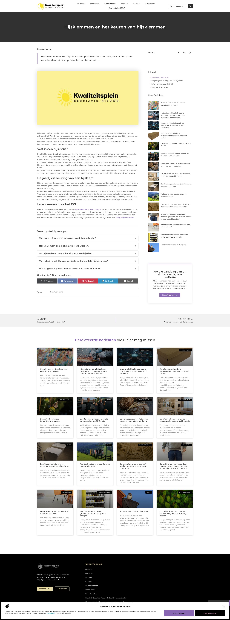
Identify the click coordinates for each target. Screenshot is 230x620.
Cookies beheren (210, 613)
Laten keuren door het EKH (162, 84)
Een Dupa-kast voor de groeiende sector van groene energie (93, 513)
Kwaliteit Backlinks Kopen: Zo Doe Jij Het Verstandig (105, 598)
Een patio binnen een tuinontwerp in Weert (50, 420)
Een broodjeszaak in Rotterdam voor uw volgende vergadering (134, 420)
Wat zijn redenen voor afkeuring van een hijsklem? (87, 253)
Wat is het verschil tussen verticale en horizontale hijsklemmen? (87, 261)
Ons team (94, 4)
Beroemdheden (91, 586)
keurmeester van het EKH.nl (88, 209)
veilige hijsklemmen (125, 217)
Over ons (81, 4)
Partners (124, 4)
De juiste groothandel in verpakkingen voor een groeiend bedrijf (174, 135)
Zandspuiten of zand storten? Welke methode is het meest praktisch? (133, 466)
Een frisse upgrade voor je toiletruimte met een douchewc (54, 465)
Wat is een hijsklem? (160, 77)
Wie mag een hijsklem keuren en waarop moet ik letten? (87, 268)
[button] (224, 606)
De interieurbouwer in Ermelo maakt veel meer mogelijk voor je (175, 420)
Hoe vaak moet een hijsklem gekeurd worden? (87, 246)
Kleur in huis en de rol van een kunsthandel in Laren (53, 370)
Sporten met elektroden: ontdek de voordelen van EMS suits (94, 420)
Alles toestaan (179, 613)
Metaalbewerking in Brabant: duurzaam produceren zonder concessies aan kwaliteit (173, 115)
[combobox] (178, 6)
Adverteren (150, 4)
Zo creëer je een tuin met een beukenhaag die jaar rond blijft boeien (173, 513)
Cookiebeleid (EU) (117, 8)
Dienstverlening (44, 49)
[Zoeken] (190, 6)
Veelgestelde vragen (159, 87)
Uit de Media (90, 590)
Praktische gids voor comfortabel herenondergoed (95, 465)
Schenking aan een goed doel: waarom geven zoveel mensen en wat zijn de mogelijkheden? (176, 216)
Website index (91, 594)
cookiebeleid (51, 613)
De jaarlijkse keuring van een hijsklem (167, 81)
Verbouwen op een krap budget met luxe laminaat (54, 512)
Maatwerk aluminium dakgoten (173, 245)
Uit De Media (110, 4)
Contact (136, 4)
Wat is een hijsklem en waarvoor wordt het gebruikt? (87, 238)
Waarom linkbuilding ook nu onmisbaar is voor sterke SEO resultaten (172, 125)
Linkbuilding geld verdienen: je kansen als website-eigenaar (109, 602)
